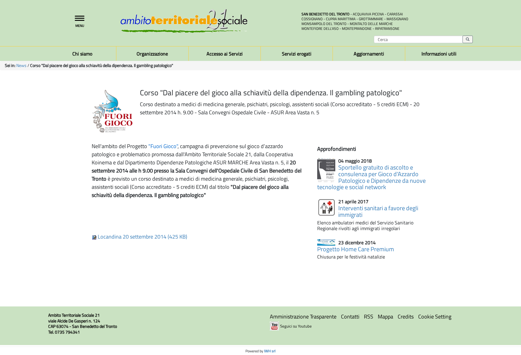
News (21, 65)
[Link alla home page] (206, 21)
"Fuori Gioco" (163, 146)
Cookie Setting (434, 316)
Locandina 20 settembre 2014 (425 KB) (141, 237)
